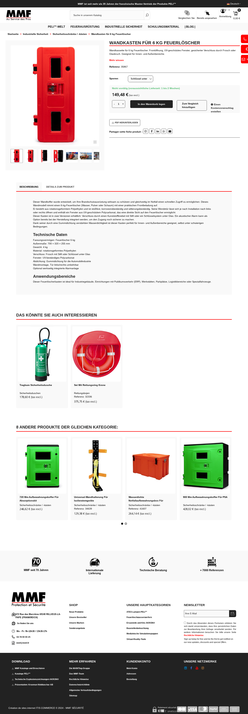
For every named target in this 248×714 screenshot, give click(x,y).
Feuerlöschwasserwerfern (139, 617)
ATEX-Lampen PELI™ (137, 612)
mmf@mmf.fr (22, 643)
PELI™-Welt (56, 26)
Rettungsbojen (82, 393)
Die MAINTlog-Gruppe (79, 668)
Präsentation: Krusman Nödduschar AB (34, 685)
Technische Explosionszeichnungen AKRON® (37, 679)
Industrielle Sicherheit (123, 26)
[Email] (169, 131)
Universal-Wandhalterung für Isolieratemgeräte (91, 499)
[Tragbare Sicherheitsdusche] (42, 354)
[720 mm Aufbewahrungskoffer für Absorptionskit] (42, 466)
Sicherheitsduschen (30, 393)
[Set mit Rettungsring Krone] (96, 354)
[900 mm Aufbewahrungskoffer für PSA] (205, 466)
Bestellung (132, 679)
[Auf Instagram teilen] (145, 131)
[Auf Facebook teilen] (151, 131)
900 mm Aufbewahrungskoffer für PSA (205, 497)
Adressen (131, 674)
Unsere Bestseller (78, 617)
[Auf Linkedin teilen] (157, 131)
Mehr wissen (116, 60)
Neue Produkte (76, 612)
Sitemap (73, 695)
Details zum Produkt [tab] (60, 186)
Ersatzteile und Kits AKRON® (141, 623)
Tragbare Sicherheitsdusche (36, 385)
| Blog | (190, 26)
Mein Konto (132, 668)
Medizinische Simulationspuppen (142, 633)
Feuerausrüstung (85, 26)
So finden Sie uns (25, 623)
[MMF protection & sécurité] (24, 15)
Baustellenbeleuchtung (138, 628)
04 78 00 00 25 (23, 637)
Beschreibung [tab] (29, 186)
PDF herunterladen (126, 122)
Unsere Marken (76, 623)
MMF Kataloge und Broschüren (30, 668)
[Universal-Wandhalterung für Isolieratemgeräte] (96, 466)
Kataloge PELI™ (22, 674)
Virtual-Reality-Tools (136, 639)
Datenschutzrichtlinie (79, 685)
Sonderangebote (77, 628)
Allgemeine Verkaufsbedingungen (85, 690)
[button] (122, 524)
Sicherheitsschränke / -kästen (35, 505)
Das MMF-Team (76, 674)
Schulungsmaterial (163, 26)
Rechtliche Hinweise (193, 635)
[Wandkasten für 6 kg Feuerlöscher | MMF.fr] (95, 142)
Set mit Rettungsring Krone (89, 385)
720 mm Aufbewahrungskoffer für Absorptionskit (39, 499)
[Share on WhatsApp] (163, 131)
